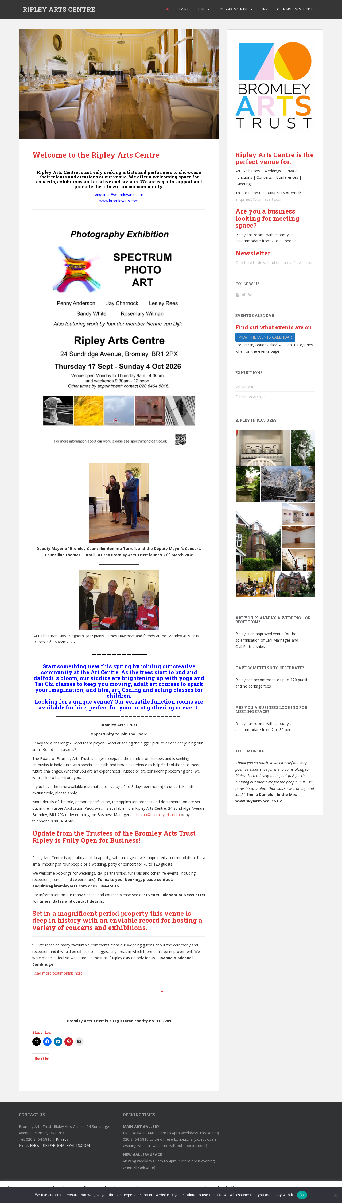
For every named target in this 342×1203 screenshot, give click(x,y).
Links (265, 9)
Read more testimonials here (57, 973)
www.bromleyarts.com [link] (118, 200)
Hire (201, 9)
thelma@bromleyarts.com (157, 814)
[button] (262, 447)
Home (166, 9)
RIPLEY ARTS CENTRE (59, 9)
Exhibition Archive (250, 396)
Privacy (62, 1139)
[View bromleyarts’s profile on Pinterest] (250, 295)
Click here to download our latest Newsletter (274, 262)
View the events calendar (265, 337)
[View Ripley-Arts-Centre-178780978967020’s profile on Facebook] (237, 295)
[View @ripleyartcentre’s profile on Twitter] (244, 295)
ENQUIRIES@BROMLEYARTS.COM (60, 1145)
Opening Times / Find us (296, 9)
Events (184, 9)
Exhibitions (244, 386)
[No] (335, 1195)
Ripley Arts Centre (233, 9)
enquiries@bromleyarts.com (259, 199)
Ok (302, 1195)
